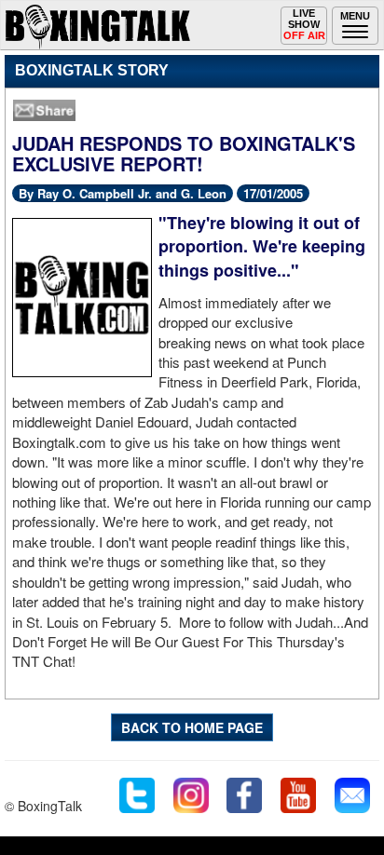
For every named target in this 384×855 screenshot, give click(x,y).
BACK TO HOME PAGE (192, 727)
